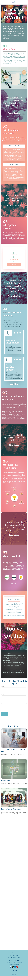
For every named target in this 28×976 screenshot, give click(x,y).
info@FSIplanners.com (14, 964)
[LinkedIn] (15, 967)
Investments (5, 780)
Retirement (14, 972)
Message (3, 702)
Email (2, 694)
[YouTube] (17, 967)
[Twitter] (13, 967)
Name (2, 686)
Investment (14, 974)
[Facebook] (10, 967)
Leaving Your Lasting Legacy (11, 809)
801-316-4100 (15, 955)
